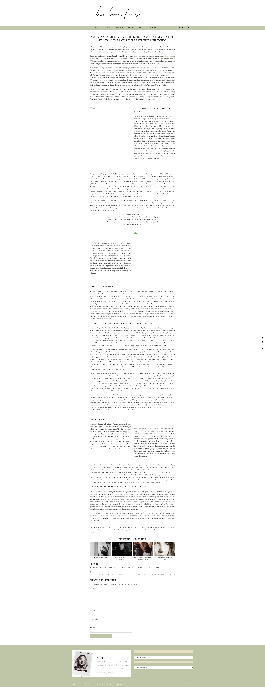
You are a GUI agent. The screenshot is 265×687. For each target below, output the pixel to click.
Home (96, 28)
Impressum (99, 684)
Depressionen (169, 56)
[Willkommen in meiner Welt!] (164, 549)
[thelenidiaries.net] (132, 13)
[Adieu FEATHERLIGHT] (100, 549)
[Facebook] (182, 28)
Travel (131, 28)
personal (139, 33)
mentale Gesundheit (155, 567)
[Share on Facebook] (91, 564)
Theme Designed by (183, 684)
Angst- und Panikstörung (102, 567)
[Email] (188, 28)
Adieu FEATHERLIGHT (101, 557)
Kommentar (94, 588)
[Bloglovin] (185, 28)
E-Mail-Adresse (95, 619)
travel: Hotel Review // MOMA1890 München (156, 573)
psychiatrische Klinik (98, 569)
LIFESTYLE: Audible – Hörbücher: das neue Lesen (111, 573)
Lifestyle (119, 28)
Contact (152, 28)
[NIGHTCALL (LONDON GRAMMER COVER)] (122, 549)
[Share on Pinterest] (97, 564)
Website (92, 627)
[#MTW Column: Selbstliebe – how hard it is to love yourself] (143, 549)
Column (107, 28)
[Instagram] (179, 28)
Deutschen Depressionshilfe (100, 530)
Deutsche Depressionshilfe (135, 567)
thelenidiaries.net (84, 684)
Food (141, 28)
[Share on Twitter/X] (94, 564)
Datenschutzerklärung (115, 684)
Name (92, 611)
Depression (118, 567)
